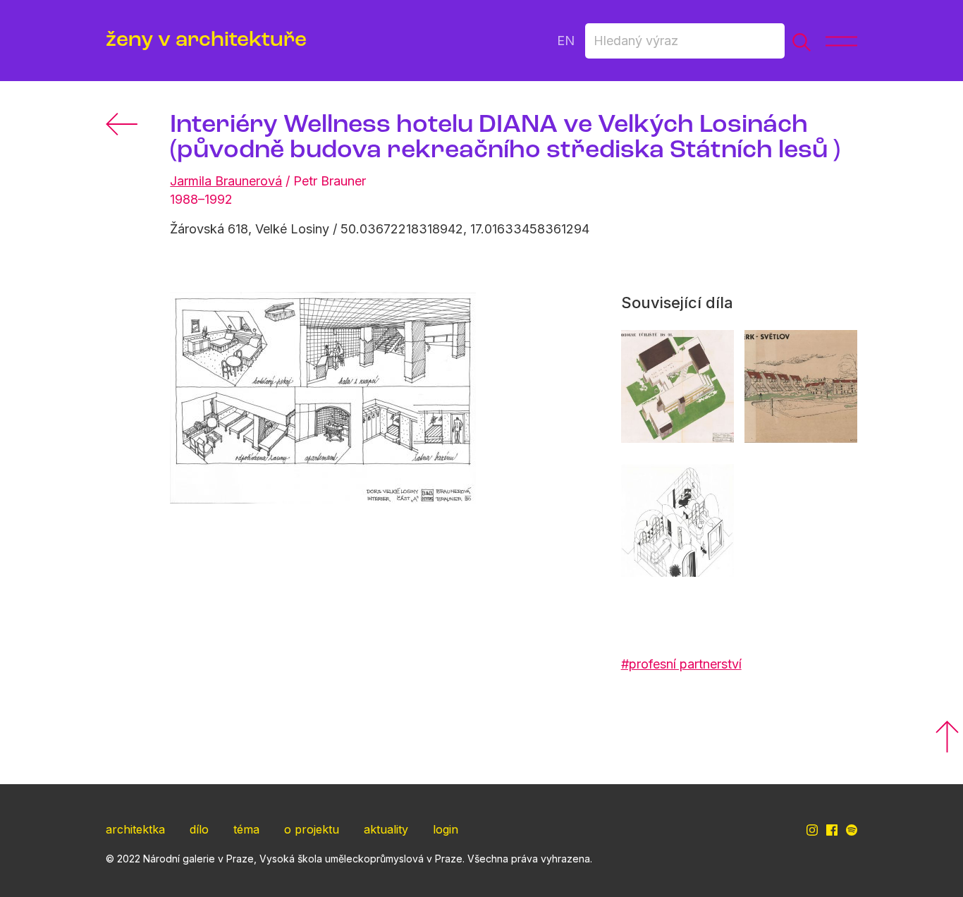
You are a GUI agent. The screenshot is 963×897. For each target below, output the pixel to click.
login (445, 829)
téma (246, 829)
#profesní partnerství (681, 664)
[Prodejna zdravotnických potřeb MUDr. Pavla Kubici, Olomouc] (677, 520)
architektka (135, 829)
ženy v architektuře (206, 40)
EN (566, 40)
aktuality (386, 829)
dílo (199, 829)
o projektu (311, 829)
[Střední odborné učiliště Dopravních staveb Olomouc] (677, 386)
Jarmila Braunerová (226, 180)
